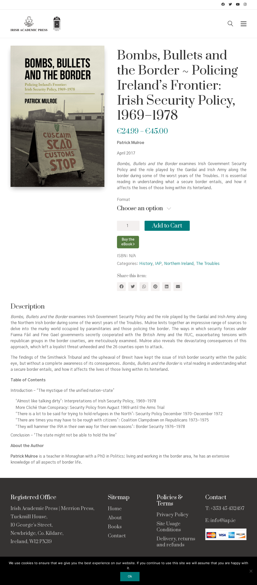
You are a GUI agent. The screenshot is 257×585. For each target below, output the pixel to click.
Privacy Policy (172, 515)
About (115, 518)
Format (123, 200)
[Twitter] (132, 286)
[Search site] (230, 24)
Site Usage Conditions (169, 527)
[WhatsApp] (144, 286)
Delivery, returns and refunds (176, 542)
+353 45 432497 (227, 508)
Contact (117, 536)
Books (115, 527)
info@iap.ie (223, 521)
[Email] (177, 286)
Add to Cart (167, 226)
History (146, 264)
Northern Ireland (179, 264)
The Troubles (208, 264)
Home (115, 509)
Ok (130, 576)
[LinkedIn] (166, 286)
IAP (158, 264)
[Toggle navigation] (243, 23)
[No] (250, 570)
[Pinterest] (155, 286)
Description (28, 307)
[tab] (30, 307)
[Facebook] (121, 286)
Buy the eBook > (128, 242)
